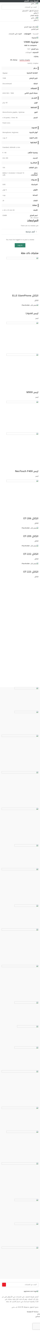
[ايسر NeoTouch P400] (22, 416)
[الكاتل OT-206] (22, 495)
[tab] (25, 60)
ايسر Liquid (32, 313)
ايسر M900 (32, 392)
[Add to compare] (35, 291)
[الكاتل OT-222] (30, 545)
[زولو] (20, 985)
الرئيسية (35, 34)
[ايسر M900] (22, 337)
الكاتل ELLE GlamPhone (25, 295)
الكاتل (36, 300)
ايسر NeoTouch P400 (26, 471)
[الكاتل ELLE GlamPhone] (22, 272)
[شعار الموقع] (34, 3)
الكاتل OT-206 (30, 518)
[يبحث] (4, 7)
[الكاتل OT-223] (30, 563)
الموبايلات (27, 34)
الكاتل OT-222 (30, 554)
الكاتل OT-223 (30, 572)
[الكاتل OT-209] (30, 528)
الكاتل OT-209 (30, 536)
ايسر (37, 318)
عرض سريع (30, 291)
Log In (20, 245)
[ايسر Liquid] (30, 305)
